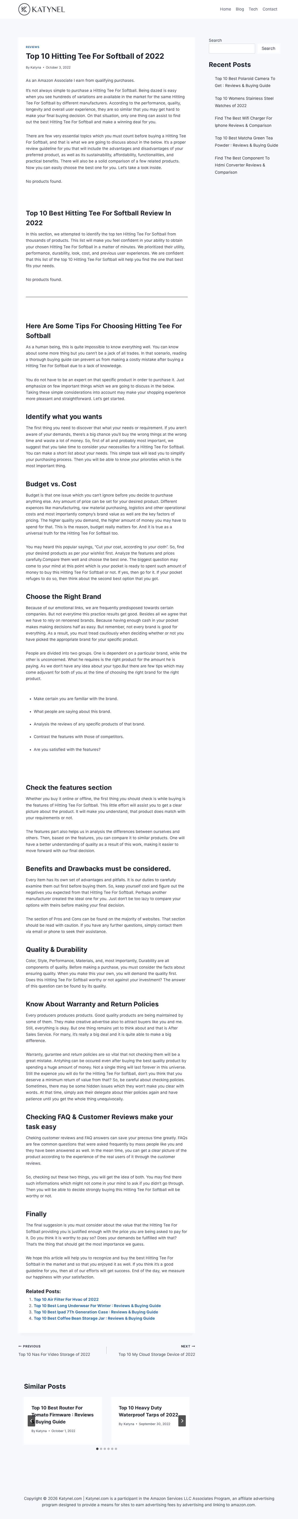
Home (225, 9)
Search (215, 40)
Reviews (32, 47)
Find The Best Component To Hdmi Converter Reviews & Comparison (242, 165)
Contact (270, 9)
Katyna (35, 67)
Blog (240, 9)
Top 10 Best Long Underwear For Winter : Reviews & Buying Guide (97, 1305)
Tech (253, 9)
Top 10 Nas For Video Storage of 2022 (54, 1350)
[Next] (182, 1420)
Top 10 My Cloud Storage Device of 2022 (157, 1350)
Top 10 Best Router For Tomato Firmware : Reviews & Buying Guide (62, 1415)
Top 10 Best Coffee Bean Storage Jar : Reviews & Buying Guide (94, 1318)
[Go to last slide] (31, 1420)
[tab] (97, 1449)
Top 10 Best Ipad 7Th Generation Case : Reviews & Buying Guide (96, 1312)
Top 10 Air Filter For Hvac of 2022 (66, 1299)
